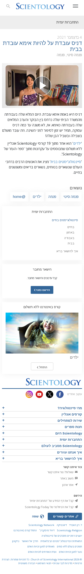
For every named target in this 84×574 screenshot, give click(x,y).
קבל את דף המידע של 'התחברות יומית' (51, 501)
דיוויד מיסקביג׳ (46, 530)
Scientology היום (68, 433)
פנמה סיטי (71, 197)
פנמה (52, 197)
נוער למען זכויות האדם (70, 551)
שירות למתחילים (70, 420)
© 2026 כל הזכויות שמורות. (45, 559)
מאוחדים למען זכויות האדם (40, 546)
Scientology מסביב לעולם (61, 446)
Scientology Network (41, 525)
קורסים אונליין (72, 414)
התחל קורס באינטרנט (25, 530)
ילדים (77, 143)
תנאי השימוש (44, 563)
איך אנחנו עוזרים (69, 452)
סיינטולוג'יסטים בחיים (65, 220)
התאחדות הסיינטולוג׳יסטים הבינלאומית (61, 541)
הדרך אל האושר (30, 541)
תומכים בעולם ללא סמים (69, 546)
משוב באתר (67, 478)
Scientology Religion (69, 530)
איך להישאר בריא (67, 251)
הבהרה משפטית (26, 563)
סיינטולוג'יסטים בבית (66, 161)
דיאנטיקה (62, 525)
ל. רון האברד (75, 525)
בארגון (70, 232)
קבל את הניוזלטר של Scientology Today (49, 507)
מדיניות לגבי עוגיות (62, 563)
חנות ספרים (73, 427)
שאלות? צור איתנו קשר (60, 472)
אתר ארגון (68, 485)
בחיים (70, 227)
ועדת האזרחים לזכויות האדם (42, 551)
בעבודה (69, 238)
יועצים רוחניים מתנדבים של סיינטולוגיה (61, 535)
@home (19, 197)
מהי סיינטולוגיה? (70, 408)
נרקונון (15, 541)
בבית (71, 243)
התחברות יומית (42, 212)
